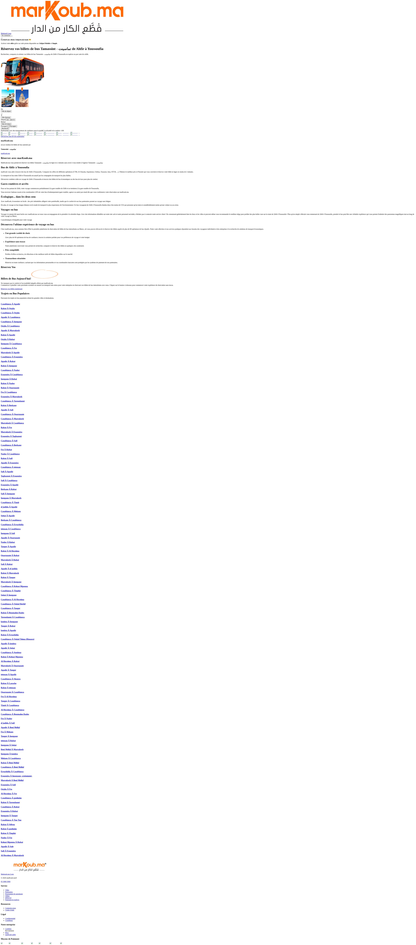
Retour (3, 122)
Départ (3, 120)
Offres (7, 896)
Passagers (4, 126)
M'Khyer (8, 898)
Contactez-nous (10, 908)
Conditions (9, 920)
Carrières (8, 929)
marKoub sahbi (10, 935)
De (2, 109)
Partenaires (9, 892)
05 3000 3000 (5, 881)
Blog (7, 933)
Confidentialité (10, 918)
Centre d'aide (9, 910)
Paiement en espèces (12, 900)
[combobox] (2, 38)
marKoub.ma (5, 153)
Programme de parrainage (14, 894)
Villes (7, 890)
